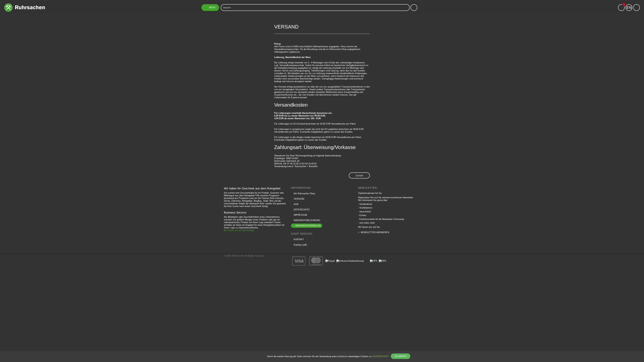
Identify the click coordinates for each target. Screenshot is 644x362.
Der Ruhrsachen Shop (304, 193)
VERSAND (299, 199)
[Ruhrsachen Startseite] (24, 4)
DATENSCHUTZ (381, 356)
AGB (296, 204)
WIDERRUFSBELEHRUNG (307, 220)
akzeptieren (400, 356)
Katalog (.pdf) (300, 245)
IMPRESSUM (300, 215)
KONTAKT (299, 239)
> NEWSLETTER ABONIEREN (373, 232)
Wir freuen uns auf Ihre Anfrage (239, 230)
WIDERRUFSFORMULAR (307, 225)
